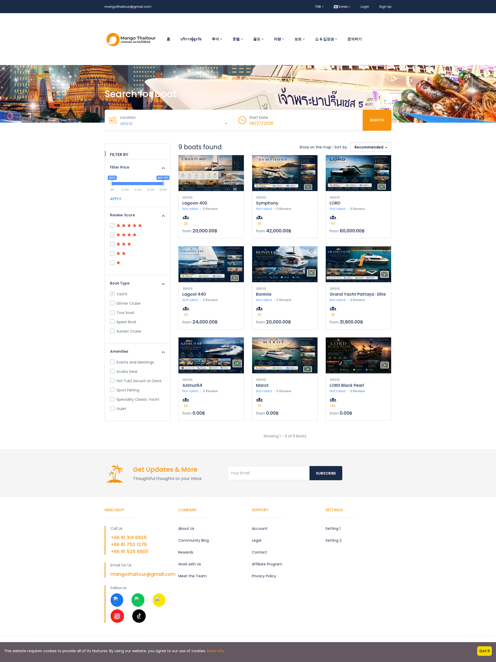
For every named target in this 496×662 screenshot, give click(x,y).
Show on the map (315, 147)
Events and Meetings (135, 362)
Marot (262, 385)
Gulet (121, 408)
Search (377, 120)
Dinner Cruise (129, 303)
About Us (186, 528)
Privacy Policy (264, 576)
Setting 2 (334, 540)
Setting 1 (333, 528)
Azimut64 (192, 385)
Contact (259, 552)
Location (128, 117)
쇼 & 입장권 (325, 39)
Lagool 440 (194, 294)
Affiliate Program (267, 564)
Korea (343, 6)
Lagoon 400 (194, 203)
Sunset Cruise (129, 331)
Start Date (258, 117)
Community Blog (193, 540)
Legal (256, 540)
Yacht (122, 294)
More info (215, 650)
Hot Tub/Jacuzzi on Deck (139, 380)
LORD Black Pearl (347, 385)
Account (259, 528)
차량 (278, 39)
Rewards (185, 552)
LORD (335, 203)
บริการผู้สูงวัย (191, 39)
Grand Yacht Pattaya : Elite (358, 294)
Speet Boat (126, 322)
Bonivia (263, 294)
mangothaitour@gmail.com (128, 6)
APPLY (115, 198)
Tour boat (125, 312)
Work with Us (189, 564)
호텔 (237, 39)
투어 (216, 39)
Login (365, 6)
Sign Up (385, 6)
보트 (299, 39)
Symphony (267, 203)
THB (318, 6)
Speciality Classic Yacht (138, 399)
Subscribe (326, 473)
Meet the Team (192, 576)
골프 (257, 39)
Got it (484, 650)
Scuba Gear (127, 371)
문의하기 (354, 39)
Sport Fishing (128, 390)
